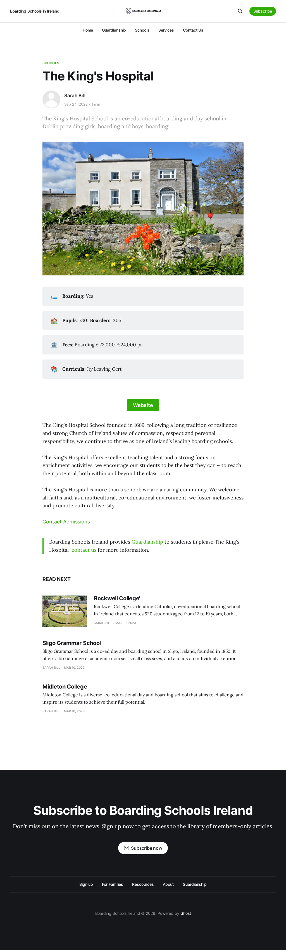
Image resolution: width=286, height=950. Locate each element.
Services (166, 30)
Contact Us (193, 30)
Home (88, 30)
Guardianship (114, 30)
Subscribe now (146, 848)
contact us (84, 550)
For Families (112, 884)
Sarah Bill (74, 95)
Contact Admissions (66, 522)
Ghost (185, 913)
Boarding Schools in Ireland (34, 11)
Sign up (86, 884)
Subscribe (262, 11)
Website (143, 405)
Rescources (143, 884)
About (168, 884)
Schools (142, 30)
